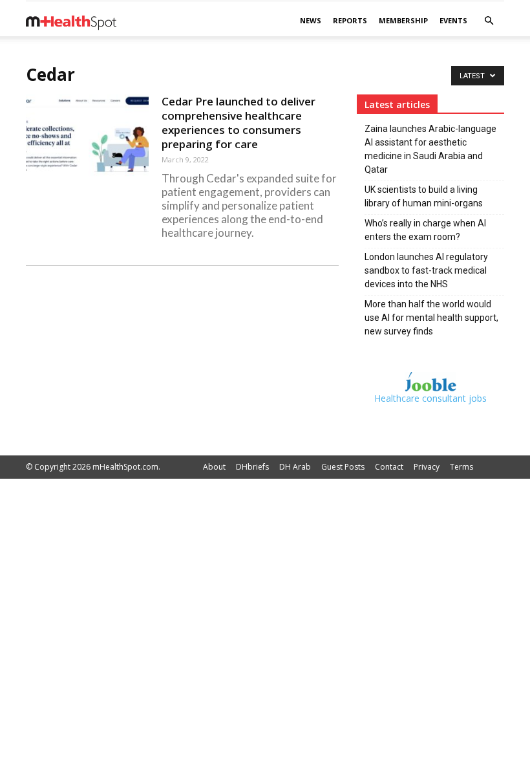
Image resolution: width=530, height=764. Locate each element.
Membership (403, 20)
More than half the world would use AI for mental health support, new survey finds (431, 317)
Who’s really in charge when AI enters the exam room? (425, 230)
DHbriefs (252, 466)
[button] (488, 21)
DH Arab (295, 466)
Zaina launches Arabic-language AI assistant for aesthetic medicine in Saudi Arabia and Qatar (430, 149)
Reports (350, 20)
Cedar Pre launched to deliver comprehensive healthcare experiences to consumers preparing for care (238, 122)
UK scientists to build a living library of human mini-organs (424, 196)
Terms (461, 466)
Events (453, 20)
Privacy (427, 466)
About (214, 466)
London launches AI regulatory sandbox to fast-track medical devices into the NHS (426, 270)
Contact (389, 466)
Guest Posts (343, 466)
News (310, 20)
